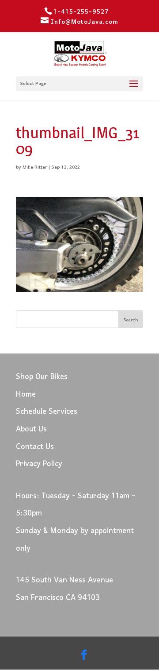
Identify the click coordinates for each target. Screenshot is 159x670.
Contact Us (35, 447)
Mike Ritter (35, 167)
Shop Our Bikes (42, 377)
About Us (31, 429)
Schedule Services (46, 412)
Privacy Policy (39, 464)
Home (26, 395)
